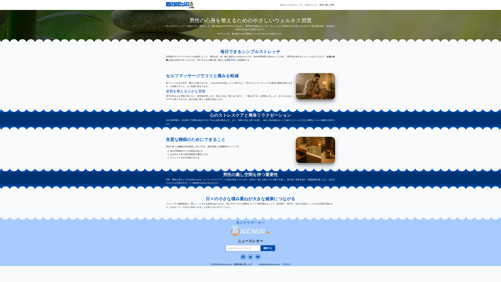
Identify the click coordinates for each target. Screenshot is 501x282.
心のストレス (311, 4)
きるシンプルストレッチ (291, 4)
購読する (268, 248)
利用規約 (286, 264)
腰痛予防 (230, 59)
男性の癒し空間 (326, 4)
